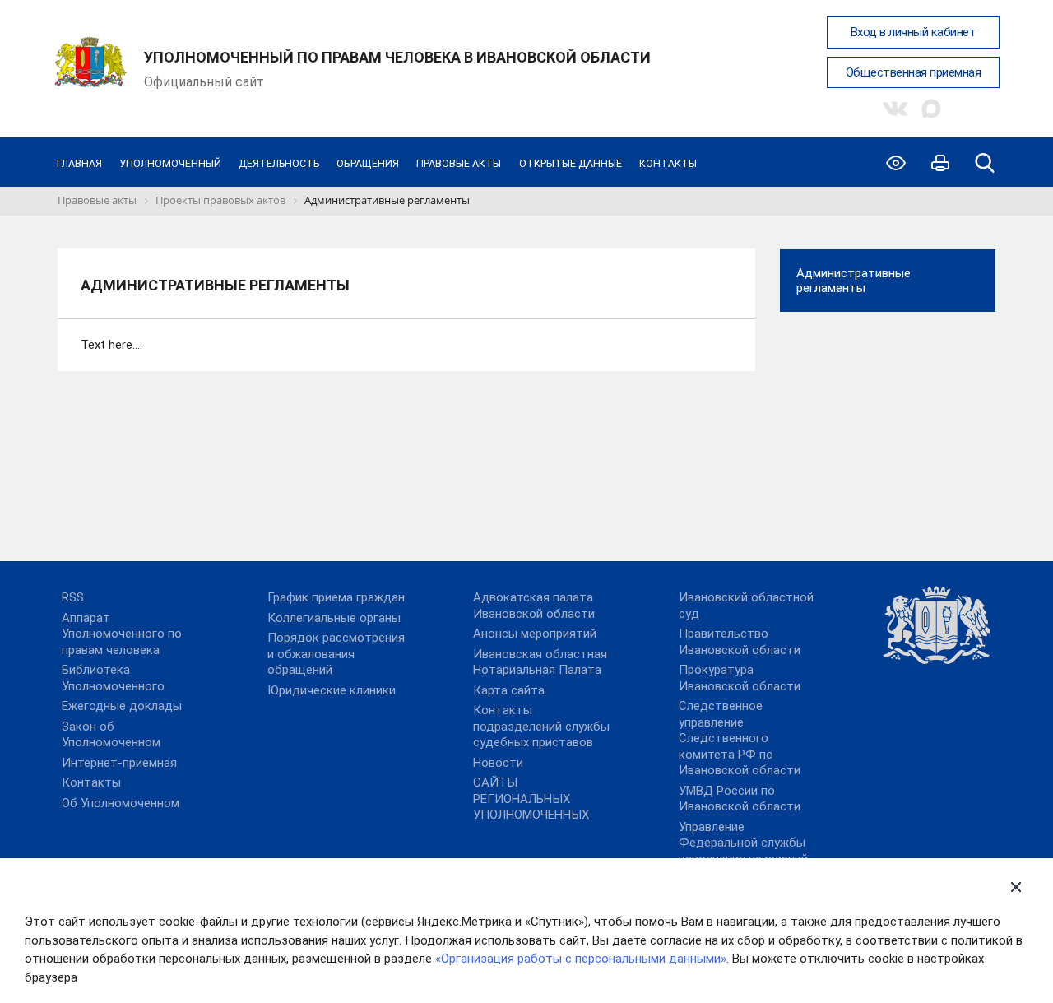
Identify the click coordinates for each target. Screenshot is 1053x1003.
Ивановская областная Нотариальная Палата (540, 662)
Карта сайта (509, 690)
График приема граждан (336, 597)
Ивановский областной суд (746, 605)
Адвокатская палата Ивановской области (534, 605)
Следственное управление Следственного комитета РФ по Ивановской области (739, 738)
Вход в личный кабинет (913, 32)
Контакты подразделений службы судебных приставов (541, 726)
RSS (73, 597)
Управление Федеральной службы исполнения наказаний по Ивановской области (748, 851)
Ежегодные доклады (122, 706)
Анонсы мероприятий (534, 633)
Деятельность (279, 163)
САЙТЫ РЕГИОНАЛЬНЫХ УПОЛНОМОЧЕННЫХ (531, 798)
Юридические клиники (331, 690)
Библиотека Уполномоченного (113, 678)
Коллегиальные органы (334, 618)
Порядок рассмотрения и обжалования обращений (336, 653)
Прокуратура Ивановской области (739, 678)
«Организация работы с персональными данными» (580, 958)
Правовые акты (458, 163)
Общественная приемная (913, 72)
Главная (79, 163)
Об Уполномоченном (120, 803)
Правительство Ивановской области (739, 641)
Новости (498, 762)
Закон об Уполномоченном (111, 734)
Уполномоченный (170, 163)
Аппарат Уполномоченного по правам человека (122, 634)
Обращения (367, 163)
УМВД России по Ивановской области (739, 799)
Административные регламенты (853, 280)
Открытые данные (570, 163)
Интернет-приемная (119, 762)
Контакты (668, 163)
